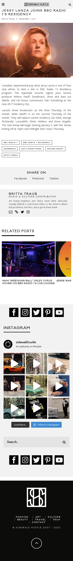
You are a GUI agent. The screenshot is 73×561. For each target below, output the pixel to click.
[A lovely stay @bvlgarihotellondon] (14, 363)
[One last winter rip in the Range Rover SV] (14, 408)
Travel (40, 519)
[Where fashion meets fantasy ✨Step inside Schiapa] (36, 363)
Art (38, 517)
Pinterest (38, 178)
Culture (54, 517)
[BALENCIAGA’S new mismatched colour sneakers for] (36, 408)
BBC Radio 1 (11, 142)
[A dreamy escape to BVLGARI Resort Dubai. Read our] (58, 363)
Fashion (22, 517)
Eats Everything (31, 149)
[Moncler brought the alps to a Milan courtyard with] (36, 385)
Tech (56, 519)
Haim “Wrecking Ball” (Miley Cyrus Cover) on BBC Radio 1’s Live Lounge (28, 282)
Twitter (54, 178)
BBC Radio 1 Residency (36, 142)
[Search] (70, 4)
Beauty (22, 519)
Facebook (20, 178)
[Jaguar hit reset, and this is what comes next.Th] (58, 408)
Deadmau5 (10, 149)
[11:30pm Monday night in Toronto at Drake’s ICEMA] (14, 385)
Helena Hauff (55, 149)
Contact (39, 522)
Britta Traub (8, 19)
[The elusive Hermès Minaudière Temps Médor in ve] (58, 385)
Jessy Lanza (11, 155)
